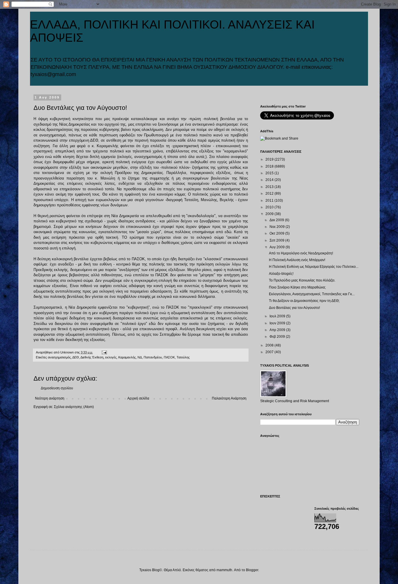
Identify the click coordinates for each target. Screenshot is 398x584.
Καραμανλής (127, 357)
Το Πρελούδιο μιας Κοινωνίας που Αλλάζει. (302, 280)
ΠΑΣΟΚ (169, 357)
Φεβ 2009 (278, 337)
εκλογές (111, 357)
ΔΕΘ (75, 357)
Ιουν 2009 (278, 323)
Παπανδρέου (153, 357)
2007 (269, 352)
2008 (269, 345)
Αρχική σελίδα (138, 398)
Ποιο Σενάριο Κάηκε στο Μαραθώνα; (297, 287)
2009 (269, 214)
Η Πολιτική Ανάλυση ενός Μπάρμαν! (297, 260)
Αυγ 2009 (278, 247)
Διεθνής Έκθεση (91, 357)
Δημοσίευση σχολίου (57, 388)
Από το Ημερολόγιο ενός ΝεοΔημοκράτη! (301, 253)
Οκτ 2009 (277, 233)
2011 (269, 200)
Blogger (252, 570)
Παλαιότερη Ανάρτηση (229, 398)
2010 (269, 207)
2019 (269, 159)
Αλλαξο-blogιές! (281, 274)
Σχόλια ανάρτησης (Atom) (74, 407)
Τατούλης (183, 357)
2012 (269, 193)
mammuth (224, 570)
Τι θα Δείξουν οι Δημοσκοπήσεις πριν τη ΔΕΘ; (304, 301)
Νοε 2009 (278, 227)
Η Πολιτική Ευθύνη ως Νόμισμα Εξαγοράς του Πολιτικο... (313, 267)
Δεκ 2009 (277, 220)
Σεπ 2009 (277, 240)
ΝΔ (140, 357)
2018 (269, 166)
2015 (269, 173)
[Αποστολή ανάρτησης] (104, 352)
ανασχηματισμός (59, 357)
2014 (269, 180)
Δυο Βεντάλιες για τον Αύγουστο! (294, 308)
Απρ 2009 (278, 330)
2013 (269, 187)
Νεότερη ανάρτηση (49, 398)
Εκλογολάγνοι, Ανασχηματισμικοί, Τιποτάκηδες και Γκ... (312, 294)
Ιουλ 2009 (278, 316)
